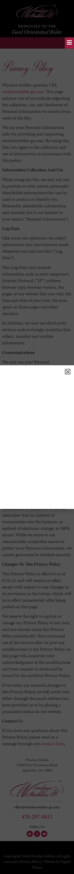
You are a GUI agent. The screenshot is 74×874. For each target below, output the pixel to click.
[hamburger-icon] (69, 43)
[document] (37, 437)
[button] (67, 371)
